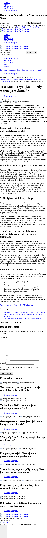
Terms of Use (34, 27)
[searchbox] (15, 52)
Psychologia (8, 9)
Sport (6, 5)
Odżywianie (8, 7)
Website (2, 363)
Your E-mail (5, 359)
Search (2, 52)
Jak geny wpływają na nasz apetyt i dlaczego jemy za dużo (24, 318)
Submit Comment (6, 373)
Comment (4, 337)
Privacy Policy (21, 27)
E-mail (2, 23)
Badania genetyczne (11, 10)
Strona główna (5, 81)
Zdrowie (7, 3)
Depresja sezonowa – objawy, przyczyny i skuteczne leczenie (25, 312)
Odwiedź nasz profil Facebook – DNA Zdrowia (16, 305)
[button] (11, 322)
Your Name (4, 355)
